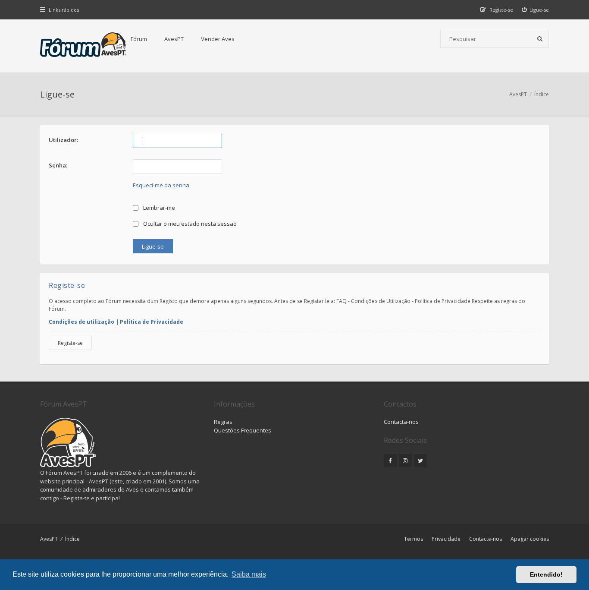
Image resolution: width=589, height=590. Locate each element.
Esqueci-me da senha (161, 185)
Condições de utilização (81, 321)
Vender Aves (218, 39)
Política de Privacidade (151, 321)
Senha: (58, 165)
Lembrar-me (158, 207)
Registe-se (70, 343)
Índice (72, 539)
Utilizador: (63, 140)
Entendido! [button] (546, 574)
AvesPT (174, 39)
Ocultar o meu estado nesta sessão (189, 223)
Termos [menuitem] (413, 539)
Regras (223, 422)
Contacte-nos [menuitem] (485, 539)
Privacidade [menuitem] (446, 539)
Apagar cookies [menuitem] (530, 539)
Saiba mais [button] (249, 574)
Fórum (139, 39)
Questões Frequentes (242, 430)
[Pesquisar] (539, 38)
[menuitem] (535, 9)
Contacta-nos (401, 422)
